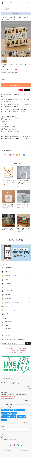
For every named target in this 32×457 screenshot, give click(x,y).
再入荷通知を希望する (16, 85)
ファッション (8, 283)
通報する (28, 145)
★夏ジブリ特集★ (9, 267)
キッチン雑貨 (8, 298)
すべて (4, 155)
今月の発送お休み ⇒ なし (16, 13)
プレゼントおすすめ (10, 310)
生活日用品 (7, 294)
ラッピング (4, 77)
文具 (6, 287)
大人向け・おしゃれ (10, 314)
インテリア (7, 279)
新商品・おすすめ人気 (10, 275)
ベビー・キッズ (9, 306)
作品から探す (8, 271)
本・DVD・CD (8, 291)
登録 (28, 343)
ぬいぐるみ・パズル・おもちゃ (13, 302)
